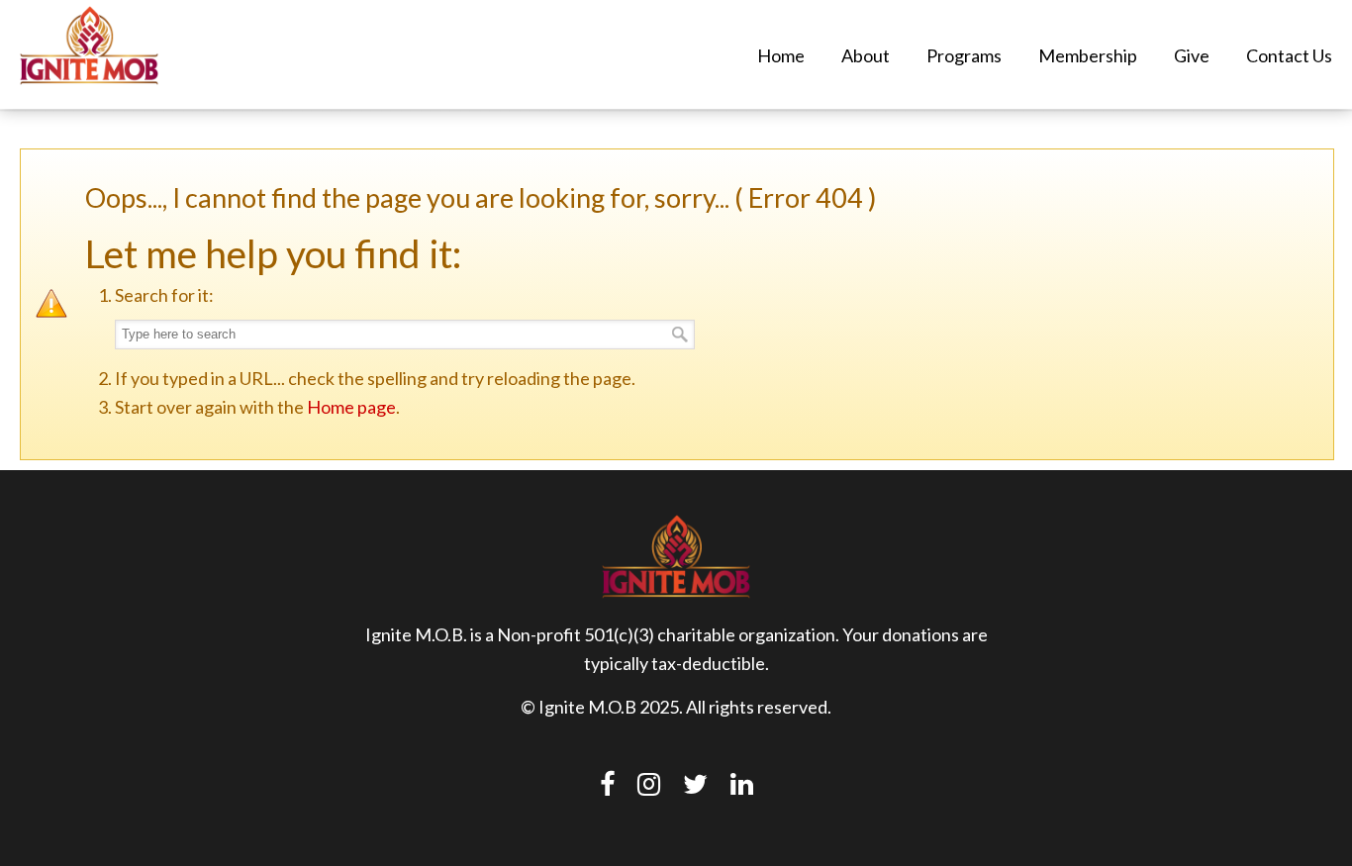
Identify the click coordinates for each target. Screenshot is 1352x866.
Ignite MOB (89, 45)
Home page (351, 407)
